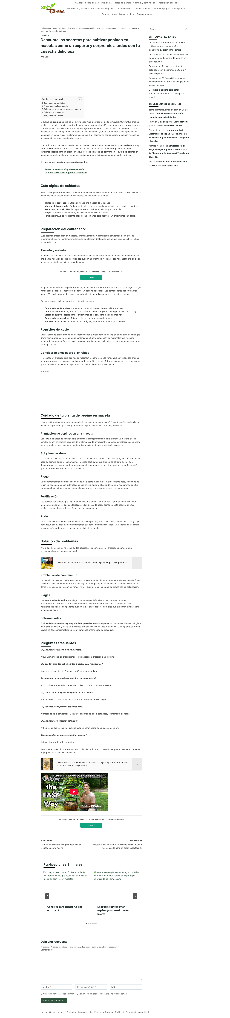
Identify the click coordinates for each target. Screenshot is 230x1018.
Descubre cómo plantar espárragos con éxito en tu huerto (113, 910)
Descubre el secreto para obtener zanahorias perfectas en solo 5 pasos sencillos (167, 93)
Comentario (47, 950)
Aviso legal (143, 1012)
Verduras (45, 35)
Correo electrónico (86, 987)
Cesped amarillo (142, 8)
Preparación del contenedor (56, 106)
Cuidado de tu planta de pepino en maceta (62, 109)
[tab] (86, 923)
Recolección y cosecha (78, 8)
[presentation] (66, 886)
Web (113, 987)
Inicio (44, 1012)
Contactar (71, 1012)
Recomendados (144, 14)
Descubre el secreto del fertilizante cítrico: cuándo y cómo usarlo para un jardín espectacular (117, 844)
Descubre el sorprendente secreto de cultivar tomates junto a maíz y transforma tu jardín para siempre (167, 46)
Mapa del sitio (85, 1012)
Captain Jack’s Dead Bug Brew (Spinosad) (66, 172)
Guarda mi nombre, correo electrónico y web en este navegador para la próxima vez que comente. (86, 994)
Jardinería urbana (123, 8)
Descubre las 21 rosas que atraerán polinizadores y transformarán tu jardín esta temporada (167, 70)
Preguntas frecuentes (53, 115)
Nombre (46, 987)
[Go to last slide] (47, 896)
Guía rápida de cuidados (54, 103)
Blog (132, 14)
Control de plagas (161, 8)
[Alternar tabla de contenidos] (78, 99)
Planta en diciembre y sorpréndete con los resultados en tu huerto (61, 844)
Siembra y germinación (144, 3)
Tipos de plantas (123, 3)
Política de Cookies (103, 1012)
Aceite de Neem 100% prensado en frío (64, 169)
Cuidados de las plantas (87, 3)
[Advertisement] (91, 75)
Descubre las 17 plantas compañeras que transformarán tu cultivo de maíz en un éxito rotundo (169, 58)
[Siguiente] (135, 896)
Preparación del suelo (168, 3)
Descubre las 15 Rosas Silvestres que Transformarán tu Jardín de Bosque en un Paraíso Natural (169, 82)
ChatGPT (91, 277)
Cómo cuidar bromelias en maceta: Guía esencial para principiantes (168, 113)
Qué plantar (106, 3)
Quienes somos (56, 1012)
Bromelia (123, 14)
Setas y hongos (109, 14)
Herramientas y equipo (102, 8)
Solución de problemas (54, 112)
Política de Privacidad (125, 1012)
